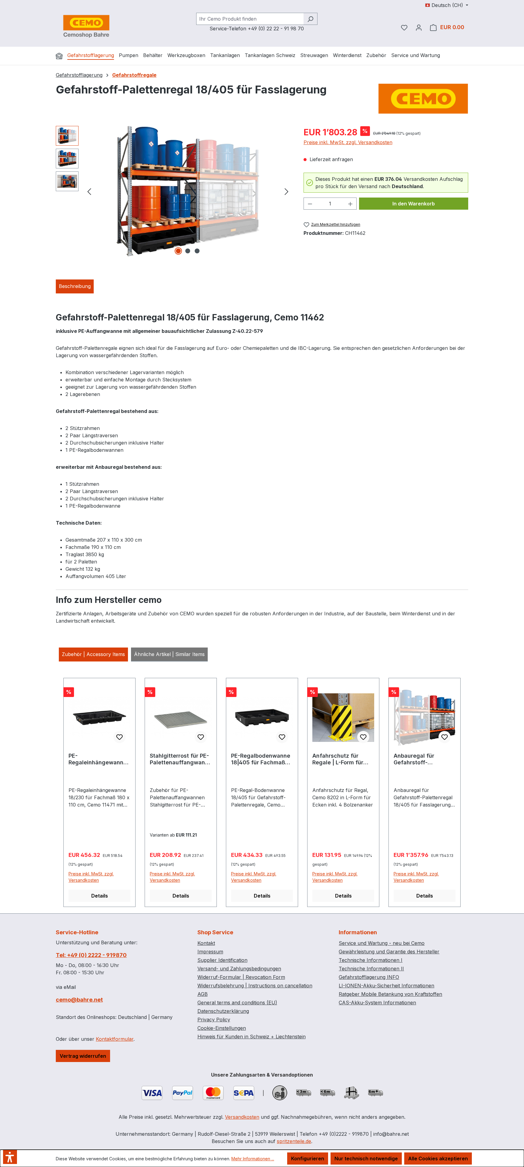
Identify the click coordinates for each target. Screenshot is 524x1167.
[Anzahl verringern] (310, 204)
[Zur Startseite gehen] (86, 26)
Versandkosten (242, 1117)
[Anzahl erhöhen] (350, 204)
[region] (173, 191)
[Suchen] (310, 19)
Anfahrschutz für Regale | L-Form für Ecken (337, 759)
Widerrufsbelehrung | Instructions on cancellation (254, 986)
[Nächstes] (286, 191)
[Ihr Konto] (418, 27)
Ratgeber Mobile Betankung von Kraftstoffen (390, 994)
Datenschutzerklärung (223, 1011)
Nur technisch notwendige (366, 1158)
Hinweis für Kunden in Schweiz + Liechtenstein (251, 1036)
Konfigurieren (307, 1158)
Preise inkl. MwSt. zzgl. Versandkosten (348, 142)
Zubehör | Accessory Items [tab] (93, 654)
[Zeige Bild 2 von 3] (187, 251)
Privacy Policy (213, 1019)
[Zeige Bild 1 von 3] (178, 251)
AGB (202, 994)
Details (99, 896)
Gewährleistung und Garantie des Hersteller (389, 952)
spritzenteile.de (294, 1141)
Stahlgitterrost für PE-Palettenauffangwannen (181, 759)
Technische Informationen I (370, 960)
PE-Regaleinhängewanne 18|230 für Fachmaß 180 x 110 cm (98, 759)
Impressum (210, 952)
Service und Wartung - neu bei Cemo (382, 943)
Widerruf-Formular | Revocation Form (241, 977)
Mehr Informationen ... (252, 1158)
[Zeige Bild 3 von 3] (197, 251)
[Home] (59, 56)
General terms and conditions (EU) (237, 1003)
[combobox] (250, 19)
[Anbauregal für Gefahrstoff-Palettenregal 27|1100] (187, 191)
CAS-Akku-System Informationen (377, 1003)
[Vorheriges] (89, 191)
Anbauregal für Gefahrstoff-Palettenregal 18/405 (422, 759)
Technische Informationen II (371, 969)
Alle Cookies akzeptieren (438, 1158)
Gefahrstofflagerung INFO (369, 977)
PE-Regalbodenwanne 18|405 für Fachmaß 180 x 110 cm (260, 759)
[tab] (75, 286)
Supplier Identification (222, 960)
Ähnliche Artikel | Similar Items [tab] (169, 654)
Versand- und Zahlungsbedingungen (239, 969)
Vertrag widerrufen (83, 1056)
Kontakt (206, 943)
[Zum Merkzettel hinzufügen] (119, 737)
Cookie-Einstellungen (221, 1028)
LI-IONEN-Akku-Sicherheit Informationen (386, 986)
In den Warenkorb (413, 204)
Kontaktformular (114, 1039)
